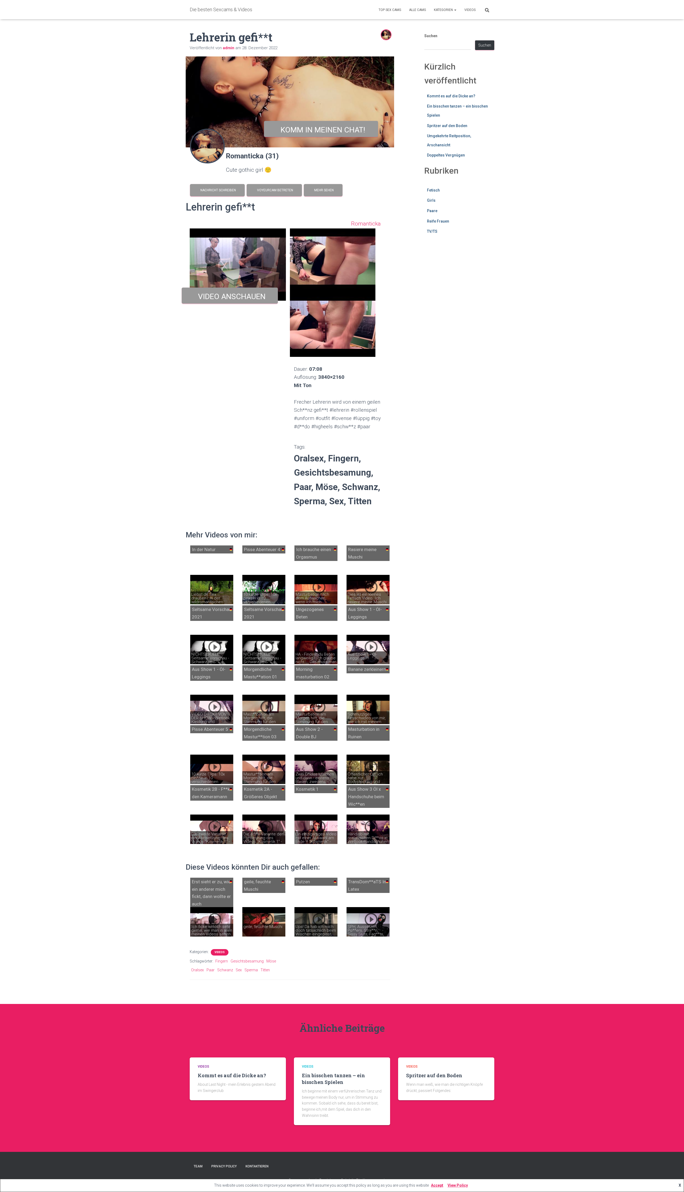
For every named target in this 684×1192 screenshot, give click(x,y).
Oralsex (197, 970)
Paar (211, 970)
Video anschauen (230, 296)
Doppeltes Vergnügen (446, 155)
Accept (437, 1185)
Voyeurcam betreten (274, 190)
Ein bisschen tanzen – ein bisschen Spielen (333, 1078)
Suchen (430, 36)
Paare (432, 211)
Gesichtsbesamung (247, 961)
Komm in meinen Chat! (321, 129)
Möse (271, 961)
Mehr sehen (323, 190)
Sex (239, 970)
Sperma (251, 970)
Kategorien (444, 10)
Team (198, 1166)
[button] (455, 10)
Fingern (221, 961)
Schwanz (225, 970)
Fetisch (433, 190)
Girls (431, 200)
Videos (470, 10)
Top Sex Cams (390, 10)
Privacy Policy (224, 1166)
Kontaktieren (257, 1166)
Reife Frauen (438, 221)
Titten (265, 970)
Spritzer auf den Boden (447, 126)
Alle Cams (417, 10)
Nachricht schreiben (217, 190)
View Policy (458, 1185)
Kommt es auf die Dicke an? (451, 96)
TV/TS (432, 231)
